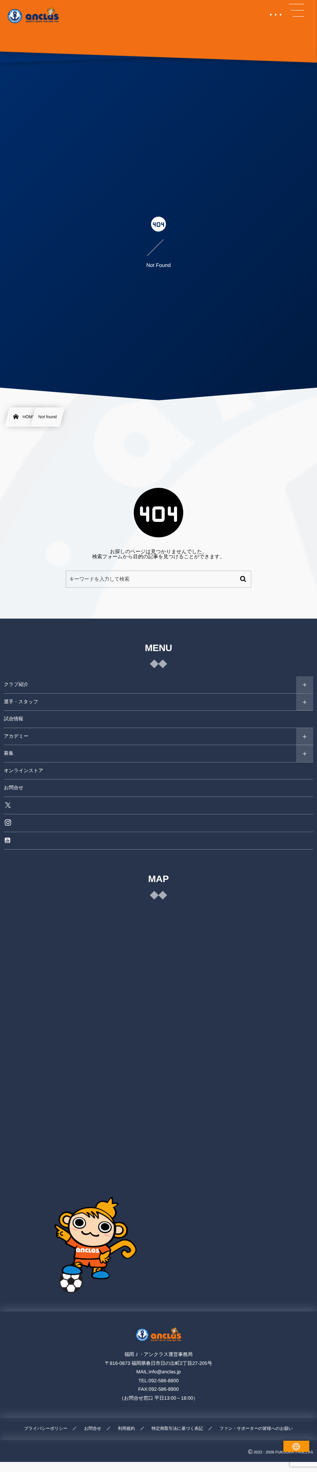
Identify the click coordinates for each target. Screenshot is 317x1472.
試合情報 (13, 718)
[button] (296, 10)
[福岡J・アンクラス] (33, 15)
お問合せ (14, 787)
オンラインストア (23, 770)
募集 (9, 753)
